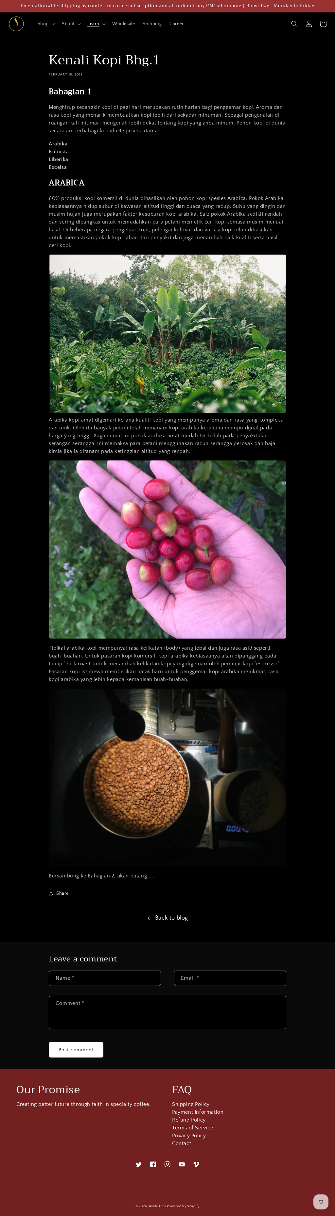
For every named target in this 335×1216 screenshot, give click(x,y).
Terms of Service (192, 1128)
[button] (46, 24)
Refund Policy (189, 1120)
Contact (181, 1143)
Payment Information (197, 1112)
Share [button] (62, 893)
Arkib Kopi (157, 1206)
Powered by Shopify (183, 1206)
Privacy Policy (189, 1136)
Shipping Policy (191, 1105)
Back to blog (171, 918)
